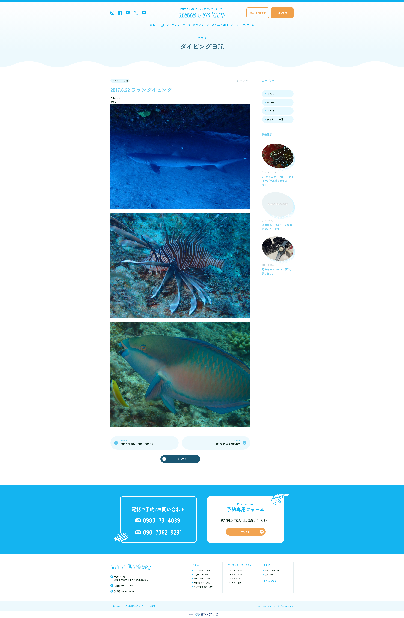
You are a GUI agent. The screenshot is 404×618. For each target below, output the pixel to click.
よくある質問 (220, 25)
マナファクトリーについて (188, 25)
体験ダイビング (201, 574)
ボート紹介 (234, 578)
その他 (270, 110)
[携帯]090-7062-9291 (124, 591)
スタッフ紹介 (235, 574)
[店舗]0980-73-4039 (123, 585)
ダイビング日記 (245, 25)
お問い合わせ (259, 12)
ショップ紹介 (235, 570)
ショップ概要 (235, 582)
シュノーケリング (202, 578)
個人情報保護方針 (132, 606)
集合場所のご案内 (202, 582)
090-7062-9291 (162, 532)
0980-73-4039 (161, 520)
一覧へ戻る (180, 459)
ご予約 (283, 12)
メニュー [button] (155, 25)
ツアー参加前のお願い (204, 586)
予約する (245, 531)
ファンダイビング (202, 570)
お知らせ (271, 102)
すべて (270, 93)
